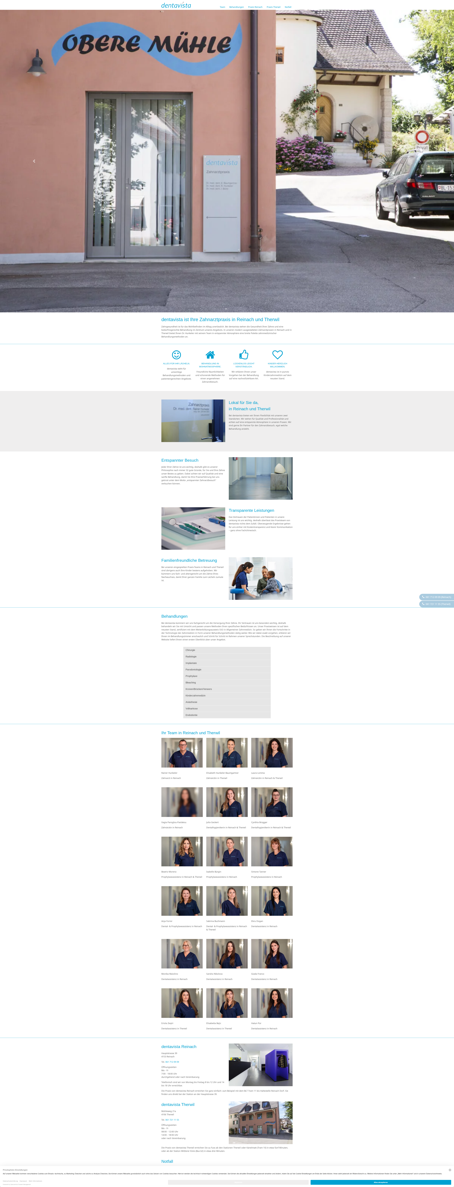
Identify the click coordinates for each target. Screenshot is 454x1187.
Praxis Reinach (255, 7)
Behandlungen (236, 7)
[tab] (227, 650)
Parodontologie (193, 669)
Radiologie (191, 656)
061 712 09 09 (172, 1061)
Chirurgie (190, 650)
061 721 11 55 (172, 1119)
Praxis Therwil (274, 7)
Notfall (288, 7)
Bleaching (191, 682)
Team (222, 7)
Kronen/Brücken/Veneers (199, 689)
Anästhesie (191, 702)
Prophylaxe (191, 676)
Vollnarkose (192, 708)
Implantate (191, 663)
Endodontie (191, 715)
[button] (34, 161)
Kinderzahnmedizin (195, 695)
